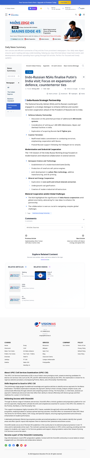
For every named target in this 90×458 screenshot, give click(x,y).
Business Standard (10, 100)
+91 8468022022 (45, 331)
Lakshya (6, 359)
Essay (25, 345)
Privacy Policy (82, 348)
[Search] (76, 14)
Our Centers (66, 345)
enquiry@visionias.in (45, 335)
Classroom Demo (48, 357)
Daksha (6, 362)
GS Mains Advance (28, 351)
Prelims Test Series (9, 354)
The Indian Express (11, 93)
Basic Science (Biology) (71, 66)
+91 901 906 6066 (56, 9)
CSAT (24, 348)
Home (6, 345)
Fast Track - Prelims (29, 354)
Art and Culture (57, 66)
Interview (7, 357)
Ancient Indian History (33, 66)
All (8, 87)
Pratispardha (46, 362)
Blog (44, 354)
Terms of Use (81, 345)
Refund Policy (82, 351)
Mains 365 (26, 362)
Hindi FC (25, 357)
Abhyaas (45, 348)
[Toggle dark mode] (41, 8)
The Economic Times (12, 106)
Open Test (46, 351)
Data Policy (81, 354)
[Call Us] (48, 8)
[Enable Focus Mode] (84, 77)
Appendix (46, 66)
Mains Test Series (9, 351)
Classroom (7, 348)
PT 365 (25, 359)
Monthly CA (26, 365)
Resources (46, 345)
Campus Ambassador (49, 359)
